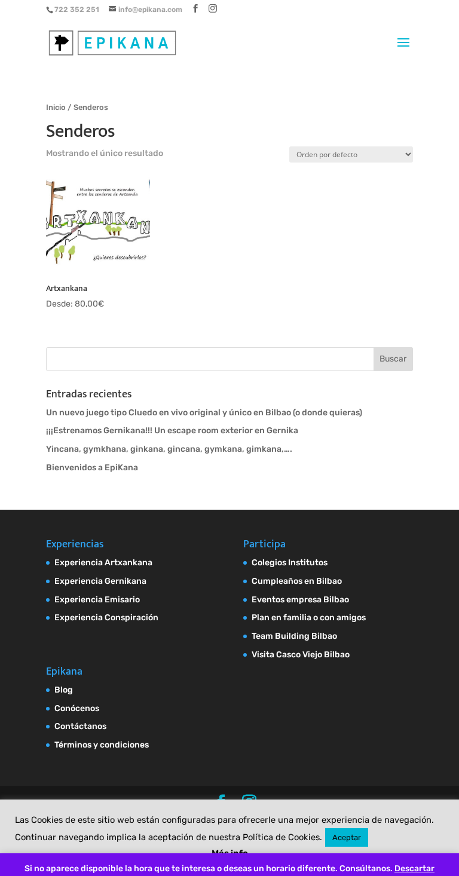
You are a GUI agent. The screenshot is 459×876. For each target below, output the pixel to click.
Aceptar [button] (346, 837)
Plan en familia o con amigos (309, 617)
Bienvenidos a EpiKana (92, 467)
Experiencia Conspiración (106, 617)
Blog (63, 690)
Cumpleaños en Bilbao (297, 581)
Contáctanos (80, 726)
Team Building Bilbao (294, 636)
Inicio (56, 107)
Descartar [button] (414, 868)
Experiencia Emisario (97, 600)
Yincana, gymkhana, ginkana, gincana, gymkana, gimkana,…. (169, 449)
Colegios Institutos (290, 563)
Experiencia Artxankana (103, 563)
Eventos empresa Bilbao (300, 600)
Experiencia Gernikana (100, 581)
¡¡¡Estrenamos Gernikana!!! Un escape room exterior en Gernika (172, 430)
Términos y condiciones (101, 745)
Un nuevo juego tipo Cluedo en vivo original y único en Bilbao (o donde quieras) (204, 413)
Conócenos (76, 708)
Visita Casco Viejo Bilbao (301, 655)
